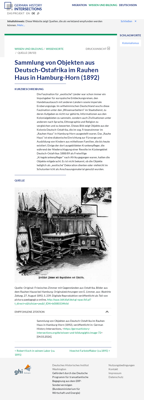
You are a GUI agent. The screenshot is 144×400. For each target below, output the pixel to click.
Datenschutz (116, 377)
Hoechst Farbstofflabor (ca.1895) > (90, 350)
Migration (79, 5)
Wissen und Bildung (103, 5)
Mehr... (21, 25)
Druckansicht (96, 48)
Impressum (115, 373)
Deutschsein (128, 5)
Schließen (129, 21)
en (28, 13)
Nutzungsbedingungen (122, 365)
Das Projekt (15, 13)
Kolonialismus (130, 43)
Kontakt (113, 369)
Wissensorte (55, 48)
